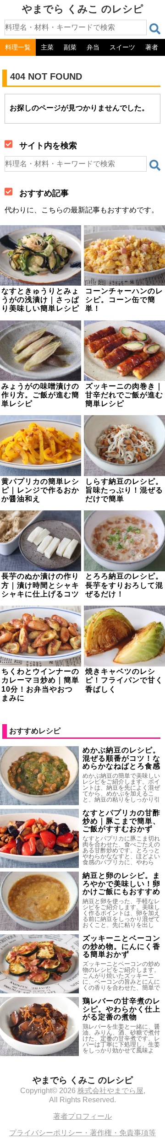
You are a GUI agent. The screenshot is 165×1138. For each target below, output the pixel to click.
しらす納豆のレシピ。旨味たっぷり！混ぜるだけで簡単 (124, 490)
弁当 (93, 47)
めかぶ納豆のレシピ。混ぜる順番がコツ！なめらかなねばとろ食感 (121, 758)
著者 (151, 47)
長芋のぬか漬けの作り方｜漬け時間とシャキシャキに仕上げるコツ (40, 584)
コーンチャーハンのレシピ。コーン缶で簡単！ (124, 299)
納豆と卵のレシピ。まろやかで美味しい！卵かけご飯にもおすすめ (121, 883)
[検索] (154, 28)
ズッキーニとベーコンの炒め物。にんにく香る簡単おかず (121, 946)
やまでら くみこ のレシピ (82, 9)
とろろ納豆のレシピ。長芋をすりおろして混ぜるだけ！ (124, 584)
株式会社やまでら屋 (110, 1091)
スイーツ (122, 47)
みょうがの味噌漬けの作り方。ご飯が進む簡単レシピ (40, 394)
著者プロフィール (82, 1116)
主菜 (47, 47)
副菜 (70, 47)
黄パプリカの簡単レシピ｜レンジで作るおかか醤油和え (40, 490)
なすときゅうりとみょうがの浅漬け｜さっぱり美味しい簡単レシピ (40, 299)
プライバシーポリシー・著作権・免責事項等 (82, 1133)
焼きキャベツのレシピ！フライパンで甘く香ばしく (124, 680)
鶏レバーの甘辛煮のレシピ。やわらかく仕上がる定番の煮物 (121, 1009)
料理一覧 (18, 47)
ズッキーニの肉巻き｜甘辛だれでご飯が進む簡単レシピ (124, 394)
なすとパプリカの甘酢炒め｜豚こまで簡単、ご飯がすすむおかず (121, 821)
